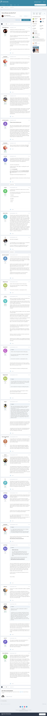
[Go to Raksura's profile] (5, 590)
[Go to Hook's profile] (5, 460)
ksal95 (36, 42)
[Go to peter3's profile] (5, 642)
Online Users (6, 7)
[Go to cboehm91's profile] (5, 351)
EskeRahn (5, 56)
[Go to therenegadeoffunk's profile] (5, 441)
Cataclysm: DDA (14, 171)
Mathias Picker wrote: (15, 549)
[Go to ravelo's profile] (5, 191)
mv (5, 237)
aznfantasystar (5, 120)
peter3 (5, 638)
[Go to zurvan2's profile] (5, 160)
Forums (2, 7)
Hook (5, 454)
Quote (13, 92)
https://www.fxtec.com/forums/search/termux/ (17, 538)
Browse (11, 4)
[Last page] (8, 24)
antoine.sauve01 (5, 254)
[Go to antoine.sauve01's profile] (5, 258)
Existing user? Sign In (37, 1)
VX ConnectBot (15, 169)
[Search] (45, 5)
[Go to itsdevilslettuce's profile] (3, 16)
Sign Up (44, 1)
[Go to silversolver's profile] (33, 37)
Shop (18, 4)
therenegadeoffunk (5, 437)
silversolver (36, 36)
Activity (15, 4)
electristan (36, 18)
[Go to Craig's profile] (41, 21)
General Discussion (12, 16)
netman (5, 95)
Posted (13, 27)
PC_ (5, 479)
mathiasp (5, 492)
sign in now (21, 691)
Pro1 (7, 4)
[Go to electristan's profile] (33, 19)
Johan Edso (5, 213)
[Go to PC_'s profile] (5, 483)
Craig (43, 21)
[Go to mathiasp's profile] (5, 496)
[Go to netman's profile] (5, 99)
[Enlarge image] (15, 122)
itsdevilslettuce (7, 15)
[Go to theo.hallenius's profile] (5, 657)
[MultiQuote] (10, 53)
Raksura (5, 586)
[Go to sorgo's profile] (5, 405)
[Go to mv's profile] (5, 241)
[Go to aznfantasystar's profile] (5, 124)
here (27, 146)
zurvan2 (5, 156)
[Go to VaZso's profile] (5, 301)
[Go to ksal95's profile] (33, 43)
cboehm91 (5, 347)
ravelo (5, 187)
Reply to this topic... (9, 696)
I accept (42, 714)
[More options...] (29, 27)
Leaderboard (12, 7)
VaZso (5, 296)
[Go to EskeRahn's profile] (5, 61)
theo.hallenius (5, 653)
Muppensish (5, 281)
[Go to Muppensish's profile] (5, 285)
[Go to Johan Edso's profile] (5, 217)
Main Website (3, 4)
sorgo (5, 401)
